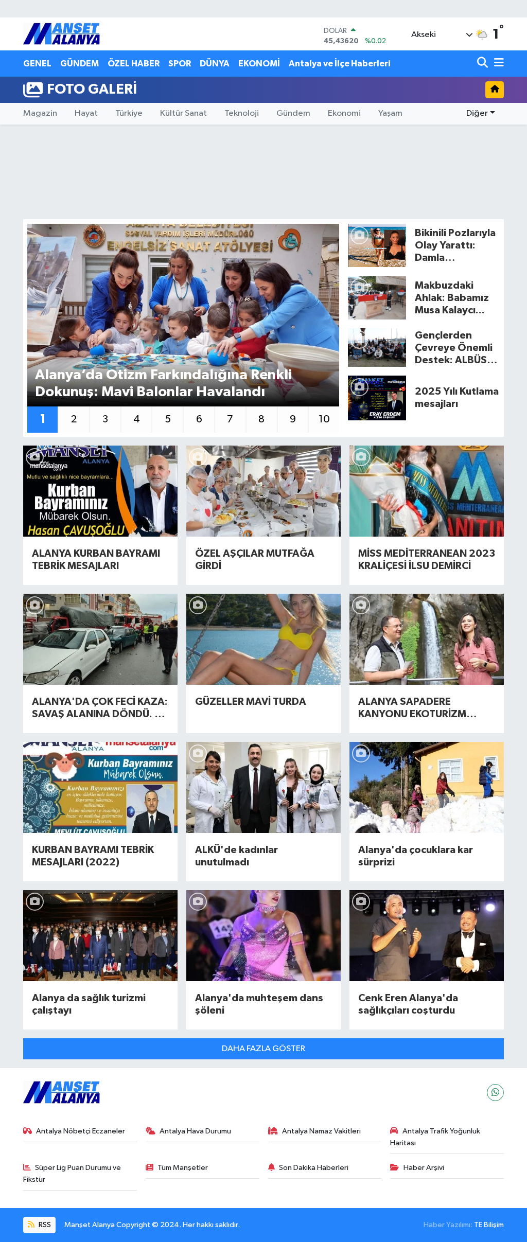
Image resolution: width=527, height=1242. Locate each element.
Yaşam (390, 113)
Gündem (293, 113)
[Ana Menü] (497, 63)
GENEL (37, 63)
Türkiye (129, 113)
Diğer (477, 113)
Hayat (86, 113)
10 (324, 419)
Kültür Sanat (183, 113)
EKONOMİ (259, 63)
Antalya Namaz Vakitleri (321, 1131)
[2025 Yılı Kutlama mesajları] (377, 397)
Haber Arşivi (423, 1168)
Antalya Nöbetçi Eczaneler (80, 1131)
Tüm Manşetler (182, 1168)
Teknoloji (241, 113)
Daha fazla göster (263, 1048)
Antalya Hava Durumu (195, 1131)
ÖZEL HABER (134, 63)
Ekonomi (344, 113)
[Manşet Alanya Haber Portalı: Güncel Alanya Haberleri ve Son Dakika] (61, 34)
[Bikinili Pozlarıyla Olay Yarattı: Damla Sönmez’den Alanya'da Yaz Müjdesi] (377, 245)
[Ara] (483, 63)
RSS (44, 1225)
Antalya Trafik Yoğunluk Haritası (435, 1136)
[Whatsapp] (495, 1092)
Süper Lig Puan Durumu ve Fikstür (72, 1173)
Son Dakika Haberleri (313, 1168)
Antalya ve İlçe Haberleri (339, 63)
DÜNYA (215, 63)
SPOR (179, 63)
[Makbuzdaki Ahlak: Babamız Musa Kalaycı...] (377, 297)
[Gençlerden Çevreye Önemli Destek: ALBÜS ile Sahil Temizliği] (377, 347)
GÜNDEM (79, 63)
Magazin (40, 113)
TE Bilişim (489, 1225)
